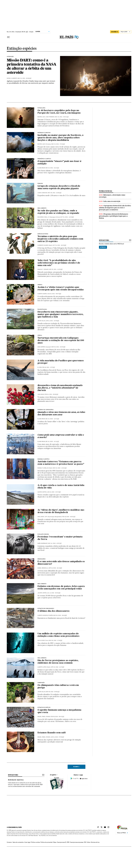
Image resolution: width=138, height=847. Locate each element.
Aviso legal (27, 842)
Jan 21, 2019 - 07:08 (57, 737)
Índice (88, 842)
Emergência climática (44, 158)
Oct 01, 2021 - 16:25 (59, 245)
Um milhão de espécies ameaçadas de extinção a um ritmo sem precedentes (58, 635)
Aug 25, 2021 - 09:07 (54, 293)
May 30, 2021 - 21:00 (58, 347)
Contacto (9, 842)
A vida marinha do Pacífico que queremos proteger (61, 362)
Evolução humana (43, 534)
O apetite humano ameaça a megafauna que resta (59, 711)
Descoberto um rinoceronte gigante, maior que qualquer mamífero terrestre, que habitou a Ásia (61, 314)
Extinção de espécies (44, 707)
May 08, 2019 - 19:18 (60, 615)
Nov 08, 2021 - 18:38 (54, 192)
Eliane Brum (41, 168)
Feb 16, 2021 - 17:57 (48, 367)
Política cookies (35, 842)
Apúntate (103, 247)
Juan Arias (41, 394)
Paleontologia (42, 309)
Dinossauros (41, 559)
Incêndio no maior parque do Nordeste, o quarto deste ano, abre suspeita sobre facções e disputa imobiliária (60, 137)
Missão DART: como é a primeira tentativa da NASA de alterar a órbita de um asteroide (31, 66)
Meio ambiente (42, 208)
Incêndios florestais (44, 132)
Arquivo (53, 775)
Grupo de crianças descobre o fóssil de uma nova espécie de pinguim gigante (59, 187)
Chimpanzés (41, 682)
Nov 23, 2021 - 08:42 (62, 117)
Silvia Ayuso (41, 640)
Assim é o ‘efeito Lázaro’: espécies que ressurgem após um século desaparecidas (61, 288)
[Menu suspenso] (8, 37)
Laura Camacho (42, 192)
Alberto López (42, 667)
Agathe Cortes (42, 492)
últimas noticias (105, 191)
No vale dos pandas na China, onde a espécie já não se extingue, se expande (58, 212)
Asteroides (10, 56)
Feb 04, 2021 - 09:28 (51, 394)
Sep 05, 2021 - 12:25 (56, 269)
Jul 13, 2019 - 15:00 (53, 593)
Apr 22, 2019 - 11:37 (57, 667)
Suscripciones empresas (76, 842)
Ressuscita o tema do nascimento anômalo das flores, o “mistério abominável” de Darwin (60, 388)
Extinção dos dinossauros (46, 608)
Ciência (40, 335)
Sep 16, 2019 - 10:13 (55, 568)
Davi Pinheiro (50, 117)
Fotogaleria (41, 108)
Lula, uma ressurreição (112, 201)
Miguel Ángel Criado (44, 716)
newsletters (104, 240)
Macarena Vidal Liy (43, 217)
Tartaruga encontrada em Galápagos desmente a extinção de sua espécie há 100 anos (61, 340)
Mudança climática (43, 459)
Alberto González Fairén (45, 615)
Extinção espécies (22, 49)
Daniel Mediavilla (43, 568)
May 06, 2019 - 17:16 (55, 640)
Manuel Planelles (43, 468)
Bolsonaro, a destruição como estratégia (112, 196)
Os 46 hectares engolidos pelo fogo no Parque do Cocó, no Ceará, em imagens (59, 111)
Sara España (41, 347)
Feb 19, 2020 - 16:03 (68, 516)
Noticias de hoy (95, 842)
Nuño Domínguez (42, 543)
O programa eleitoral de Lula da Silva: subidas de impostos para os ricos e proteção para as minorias (115, 208)
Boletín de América (16, 780)
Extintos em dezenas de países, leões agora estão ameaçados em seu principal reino (61, 587)
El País (40, 367)
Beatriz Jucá (41, 117)
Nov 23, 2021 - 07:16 (58, 144)
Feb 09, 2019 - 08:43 (57, 716)
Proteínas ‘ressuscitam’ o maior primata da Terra (60, 538)
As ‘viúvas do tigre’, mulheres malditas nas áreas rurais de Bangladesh (61, 511)
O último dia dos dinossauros (54, 611)
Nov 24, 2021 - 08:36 (24, 78)
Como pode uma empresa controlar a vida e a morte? (61, 436)
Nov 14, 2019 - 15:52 (55, 543)
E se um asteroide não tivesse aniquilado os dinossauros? (61, 563)
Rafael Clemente (12, 78)
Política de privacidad (47, 842)
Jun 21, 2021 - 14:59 (52, 320)
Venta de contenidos (18, 842)
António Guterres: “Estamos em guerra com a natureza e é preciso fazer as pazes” (61, 463)
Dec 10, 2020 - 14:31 (52, 441)
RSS (85, 842)
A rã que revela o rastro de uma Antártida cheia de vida (61, 486)
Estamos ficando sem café (52, 733)
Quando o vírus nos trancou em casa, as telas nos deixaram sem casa (61, 413)
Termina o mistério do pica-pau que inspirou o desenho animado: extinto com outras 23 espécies (60, 239)
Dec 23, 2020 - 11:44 (52, 419)
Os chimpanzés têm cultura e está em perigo (58, 686)
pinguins (40, 183)
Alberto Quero (42, 293)
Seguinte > (76, 766)
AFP (46, 516)
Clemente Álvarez (43, 245)
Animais (40, 284)
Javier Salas (41, 320)
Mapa (54, 842)
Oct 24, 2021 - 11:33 (67, 217)
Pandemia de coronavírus (45, 409)
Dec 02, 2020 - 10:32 (60, 468)
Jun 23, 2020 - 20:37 (54, 492)
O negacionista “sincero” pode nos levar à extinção (59, 162)
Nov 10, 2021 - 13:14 (52, 168)
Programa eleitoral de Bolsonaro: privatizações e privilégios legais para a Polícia (113, 216)
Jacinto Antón (42, 593)
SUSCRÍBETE (114, 32)
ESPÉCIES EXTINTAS (43, 234)
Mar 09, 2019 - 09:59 (53, 691)
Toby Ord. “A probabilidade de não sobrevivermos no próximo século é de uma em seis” (59, 263)
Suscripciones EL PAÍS (63, 842)
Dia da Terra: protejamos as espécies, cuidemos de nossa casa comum (58, 661)
